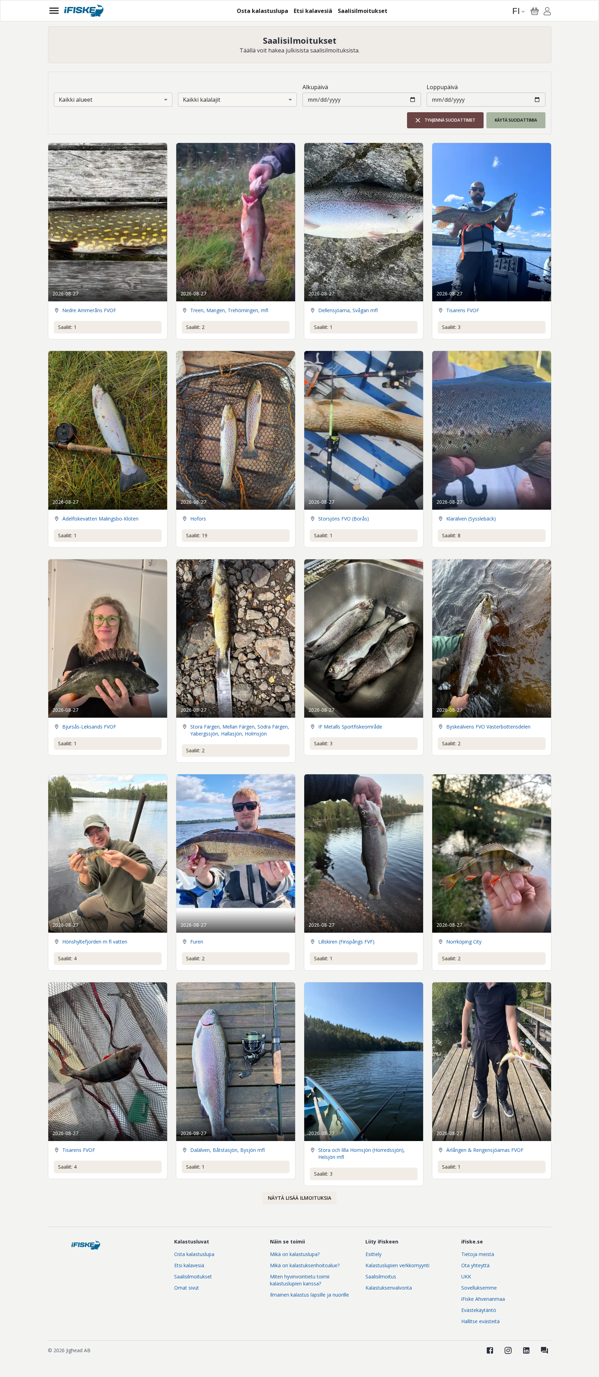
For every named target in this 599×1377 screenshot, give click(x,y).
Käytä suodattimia (516, 120)
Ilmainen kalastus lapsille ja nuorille (309, 1294)
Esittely (373, 1254)
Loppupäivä (442, 87)
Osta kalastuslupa (194, 1254)
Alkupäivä (315, 87)
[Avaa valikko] (54, 11)
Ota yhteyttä (475, 1265)
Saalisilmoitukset (193, 1276)
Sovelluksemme (479, 1287)
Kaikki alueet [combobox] (75, 99)
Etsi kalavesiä (189, 1265)
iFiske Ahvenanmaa (483, 1299)
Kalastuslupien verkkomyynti (397, 1265)
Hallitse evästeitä (480, 1321)
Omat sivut (186, 1287)
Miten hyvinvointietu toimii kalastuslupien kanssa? (299, 1280)
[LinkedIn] (526, 1350)
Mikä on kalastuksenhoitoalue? (305, 1265)
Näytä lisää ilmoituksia (299, 1198)
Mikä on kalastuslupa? (295, 1254)
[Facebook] (490, 1350)
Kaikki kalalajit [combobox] (201, 99)
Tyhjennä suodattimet (450, 120)
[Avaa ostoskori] (534, 11)
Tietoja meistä (477, 1254)
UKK (466, 1276)
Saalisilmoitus (380, 1276)
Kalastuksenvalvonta (388, 1287)
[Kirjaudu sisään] (547, 12)
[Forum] (544, 1350)
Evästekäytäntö (478, 1310)
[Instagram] (508, 1350)
